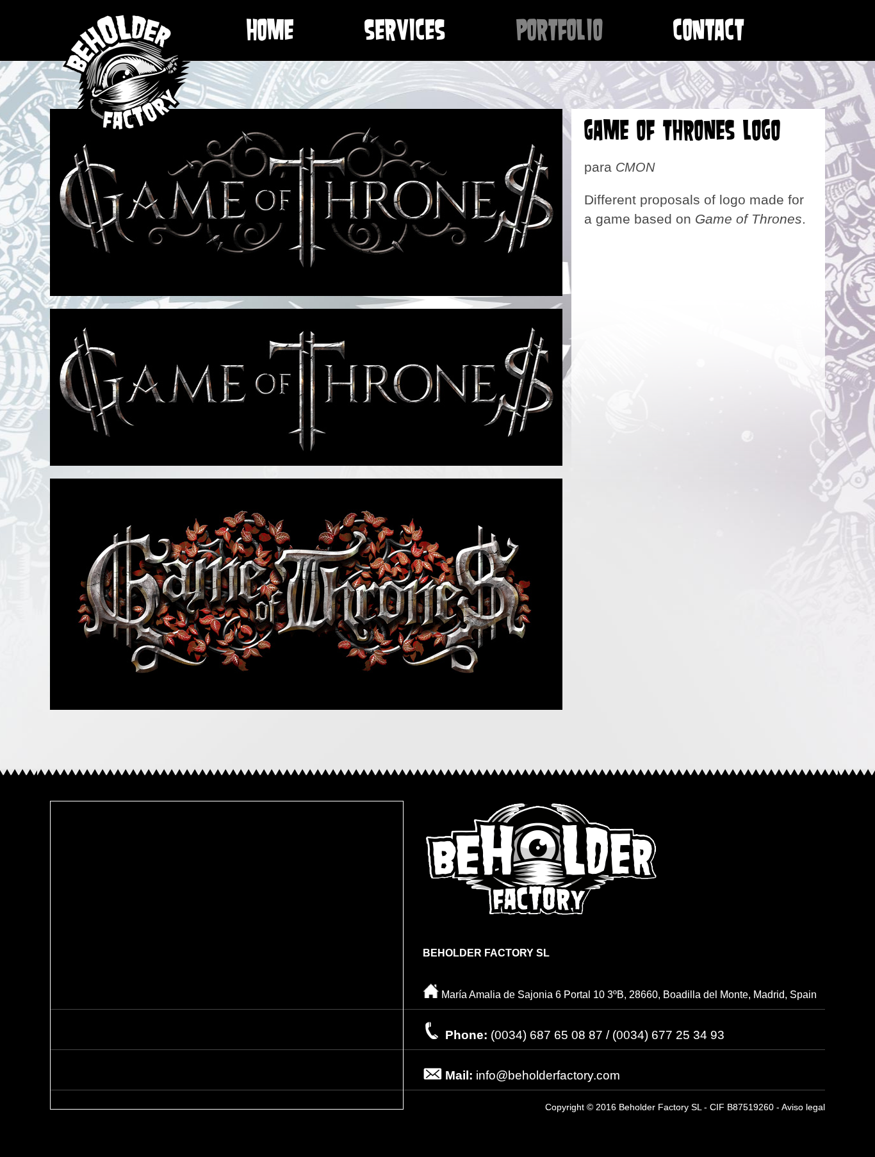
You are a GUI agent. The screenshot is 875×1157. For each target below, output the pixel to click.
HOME (270, 32)
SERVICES (405, 32)
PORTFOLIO (559, 32)
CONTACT (708, 32)
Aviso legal (803, 1107)
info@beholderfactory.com (548, 1075)
